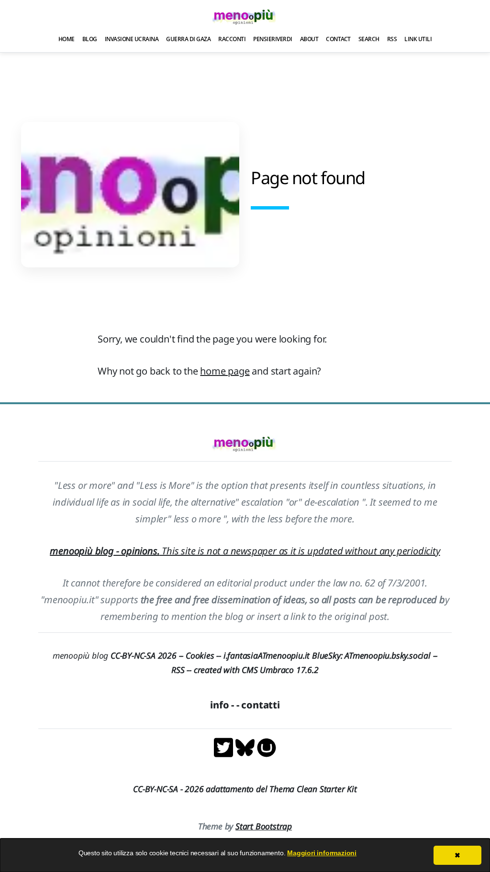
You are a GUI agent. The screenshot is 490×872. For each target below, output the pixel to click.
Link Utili (418, 39)
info (219, 704)
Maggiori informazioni (321, 853)
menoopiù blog (119, 655)
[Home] (245, 16)
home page (224, 370)
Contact (338, 39)
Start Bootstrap (263, 826)
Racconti (231, 39)
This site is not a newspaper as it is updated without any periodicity (245, 550)
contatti (260, 704)
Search (368, 39)
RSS (392, 39)
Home (66, 39)
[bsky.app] (246, 746)
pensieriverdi (272, 39)
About (309, 39)
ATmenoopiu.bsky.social (388, 655)
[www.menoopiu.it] (266, 746)
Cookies (200, 655)
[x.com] (224, 746)
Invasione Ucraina (132, 39)
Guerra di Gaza (188, 39)
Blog (89, 39)
